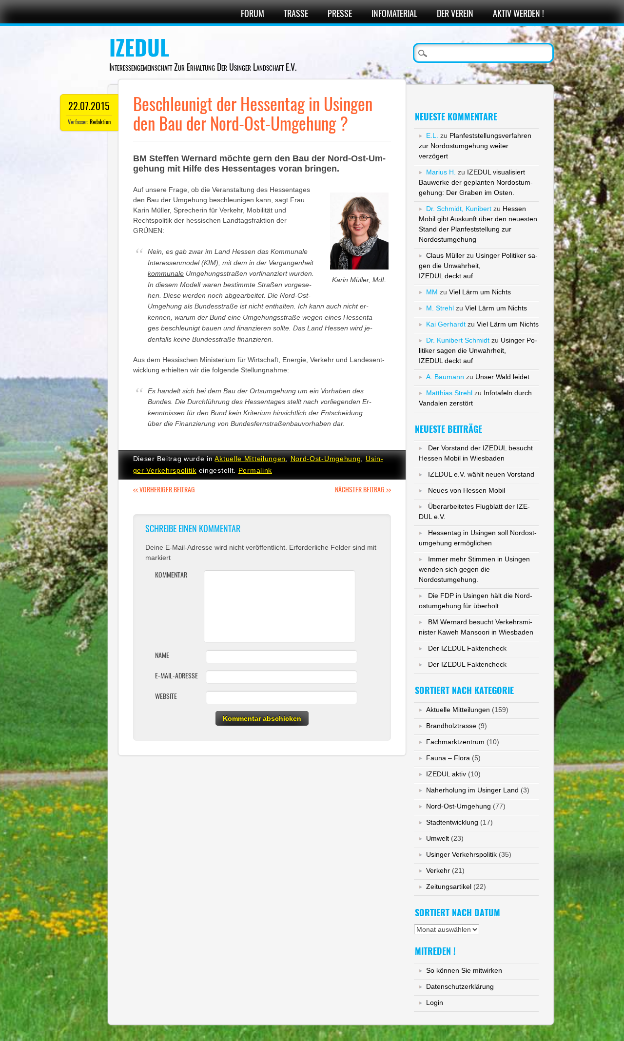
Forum (252, 13)
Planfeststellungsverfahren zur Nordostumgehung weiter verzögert (475, 146)
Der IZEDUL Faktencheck (467, 648)
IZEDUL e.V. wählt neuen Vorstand (481, 474)
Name (162, 655)
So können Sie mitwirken (464, 970)
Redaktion (100, 122)
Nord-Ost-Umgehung (326, 459)
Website (166, 696)
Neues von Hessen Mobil (466, 490)
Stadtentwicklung (452, 822)
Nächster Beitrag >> (363, 489)
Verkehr (438, 870)
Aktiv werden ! (518, 13)
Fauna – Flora (448, 758)
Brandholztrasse (451, 726)
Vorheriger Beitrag (164, 489)
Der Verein (455, 13)
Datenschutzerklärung (460, 986)
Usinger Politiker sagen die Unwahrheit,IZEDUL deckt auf (478, 265)
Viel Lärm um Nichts (480, 292)
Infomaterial (394, 13)
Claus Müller (445, 255)
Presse (340, 13)
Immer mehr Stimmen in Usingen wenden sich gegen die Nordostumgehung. (474, 569)
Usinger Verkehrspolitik (461, 854)
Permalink (255, 470)
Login (434, 1002)
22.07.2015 (89, 106)
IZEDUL (139, 47)
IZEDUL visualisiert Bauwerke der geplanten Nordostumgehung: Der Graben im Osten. (476, 182)
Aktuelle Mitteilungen (250, 459)
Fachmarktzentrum (455, 742)
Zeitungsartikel (448, 886)
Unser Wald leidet (502, 377)
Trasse (296, 13)
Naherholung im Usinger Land (472, 790)
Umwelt (437, 838)
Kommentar (171, 574)
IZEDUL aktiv (446, 774)
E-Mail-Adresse (176, 675)
